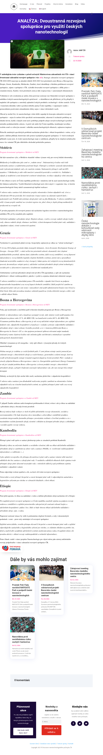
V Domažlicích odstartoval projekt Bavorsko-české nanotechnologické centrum (91, 133)
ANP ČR (82, 50)
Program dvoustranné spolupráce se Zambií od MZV (19, 398)
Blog (76, 4)
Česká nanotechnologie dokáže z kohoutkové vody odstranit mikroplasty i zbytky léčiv (90, 228)
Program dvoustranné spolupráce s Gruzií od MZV (18, 237)
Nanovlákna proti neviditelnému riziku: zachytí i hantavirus (90, 186)
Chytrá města (58, 4)
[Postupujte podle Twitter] (79, 723)
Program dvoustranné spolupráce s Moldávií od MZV (19, 152)
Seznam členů (34, 744)
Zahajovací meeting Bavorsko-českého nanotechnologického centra (91, 153)
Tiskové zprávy (78, 56)
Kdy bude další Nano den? (23, 731)
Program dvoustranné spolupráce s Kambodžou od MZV (20, 435)
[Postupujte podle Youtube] (86, 723)
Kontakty (23, 9)
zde (40, 77)
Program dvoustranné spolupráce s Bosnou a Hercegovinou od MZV (25, 304)
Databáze (68, 4)
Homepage (23, 4)
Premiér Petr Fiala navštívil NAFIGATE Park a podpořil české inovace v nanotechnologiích (91, 96)
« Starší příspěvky (87, 247)
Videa (83, 4)
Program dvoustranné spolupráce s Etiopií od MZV (18, 490)
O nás (32, 4)
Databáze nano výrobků (48, 744)
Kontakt (70, 744)
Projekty (47, 4)
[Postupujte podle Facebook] (73, 723)
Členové (39, 4)
